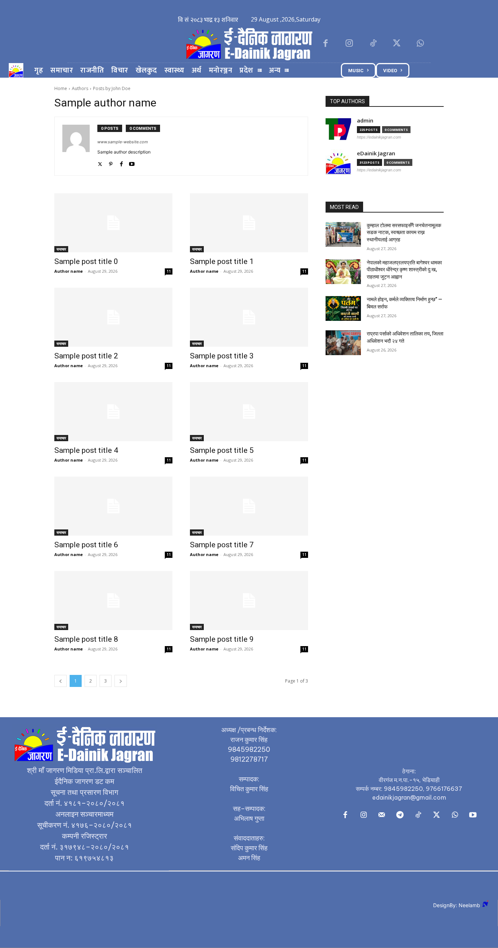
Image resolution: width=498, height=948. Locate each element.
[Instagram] (349, 44)
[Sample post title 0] (113, 222)
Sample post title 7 (222, 544)
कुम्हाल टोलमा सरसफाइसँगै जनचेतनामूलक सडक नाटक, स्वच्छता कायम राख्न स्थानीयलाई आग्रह (404, 232)
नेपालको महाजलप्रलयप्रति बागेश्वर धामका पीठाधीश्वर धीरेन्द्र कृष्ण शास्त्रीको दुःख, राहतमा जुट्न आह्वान (404, 270)
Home (60, 88)
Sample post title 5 (222, 450)
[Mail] (381, 815)
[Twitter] (397, 44)
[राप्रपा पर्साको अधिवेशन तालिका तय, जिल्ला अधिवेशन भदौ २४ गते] (343, 342)
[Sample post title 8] (113, 600)
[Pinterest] (110, 162)
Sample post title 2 (86, 355)
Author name (68, 271)
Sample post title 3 (222, 355)
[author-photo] (79, 146)
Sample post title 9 (222, 639)
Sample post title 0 (86, 261)
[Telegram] (400, 815)
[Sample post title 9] (249, 600)
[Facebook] (325, 44)
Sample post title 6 (86, 544)
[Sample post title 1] (249, 222)
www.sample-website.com (122, 141)
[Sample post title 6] (113, 506)
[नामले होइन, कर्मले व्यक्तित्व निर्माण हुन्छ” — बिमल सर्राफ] (343, 308)
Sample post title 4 (86, 450)
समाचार (61, 249)
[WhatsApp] (421, 44)
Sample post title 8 (86, 639)
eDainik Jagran (376, 153)
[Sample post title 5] (249, 411)
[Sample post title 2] (113, 317)
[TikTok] (373, 44)
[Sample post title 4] (113, 411)
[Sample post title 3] (249, 317)
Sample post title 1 (222, 261)
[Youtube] (132, 162)
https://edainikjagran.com (379, 137)
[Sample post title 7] (249, 506)
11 (169, 271)
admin (365, 120)
